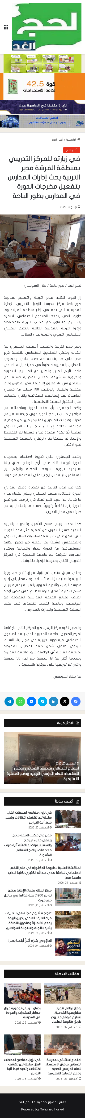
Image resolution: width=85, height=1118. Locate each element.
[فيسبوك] (76, 701)
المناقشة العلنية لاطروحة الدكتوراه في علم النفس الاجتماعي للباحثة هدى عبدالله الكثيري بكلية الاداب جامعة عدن (44, 872)
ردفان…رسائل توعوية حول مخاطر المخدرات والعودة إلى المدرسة (22, 1012)
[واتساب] (20, 701)
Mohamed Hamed (51, 1109)
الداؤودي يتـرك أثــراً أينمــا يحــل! (30, 940)
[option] (42, 758)
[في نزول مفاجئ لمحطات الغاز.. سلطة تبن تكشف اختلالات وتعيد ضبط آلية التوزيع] (68, 819)
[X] (64, 701)
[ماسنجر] (31, 701)
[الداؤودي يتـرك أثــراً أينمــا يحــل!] (68, 947)
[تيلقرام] (9, 701)
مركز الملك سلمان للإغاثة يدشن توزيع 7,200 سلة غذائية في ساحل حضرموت (28, 895)
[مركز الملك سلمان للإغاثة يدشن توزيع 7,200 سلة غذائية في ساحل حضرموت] (68, 897)
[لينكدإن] (53, 701)
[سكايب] (42, 701)
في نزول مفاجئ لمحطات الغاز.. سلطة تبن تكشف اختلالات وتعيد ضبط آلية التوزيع (28, 817)
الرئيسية (71, 139)
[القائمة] (6, 28)
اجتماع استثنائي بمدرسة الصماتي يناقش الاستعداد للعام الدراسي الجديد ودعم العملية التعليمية (43, 773)
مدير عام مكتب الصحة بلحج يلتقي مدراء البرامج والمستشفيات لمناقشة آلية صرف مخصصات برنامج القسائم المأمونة (28, 845)
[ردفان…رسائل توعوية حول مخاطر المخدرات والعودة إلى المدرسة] (22, 993)
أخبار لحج (57, 139)
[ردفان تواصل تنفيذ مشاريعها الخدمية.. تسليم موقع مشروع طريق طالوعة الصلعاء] (62, 993)
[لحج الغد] (46, 26)
